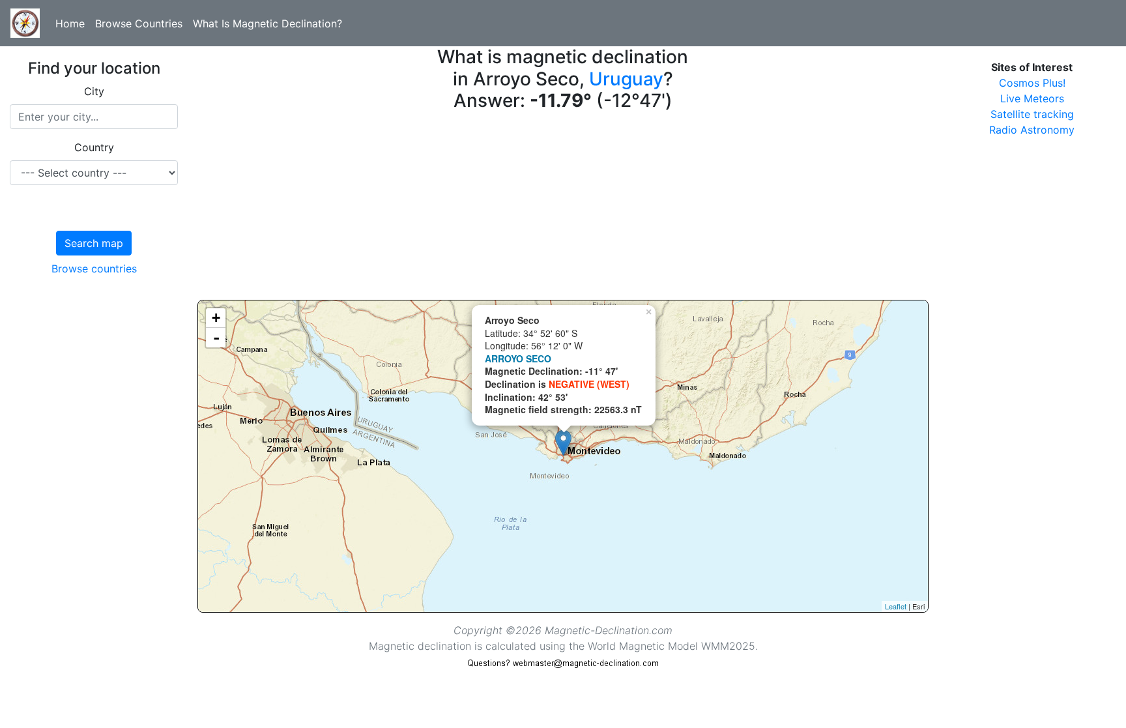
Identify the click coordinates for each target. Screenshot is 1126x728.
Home (70, 23)
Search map (94, 243)
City (94, 91)
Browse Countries (138, 23)
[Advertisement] (563, 208)
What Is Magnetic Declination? (267, 23)
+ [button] (216, 318)
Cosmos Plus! (1032, 82)
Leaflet (895, 606)
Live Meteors (1032, 98)
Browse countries (94, 268)
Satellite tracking (1032, 114)
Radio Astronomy (1032, 129)
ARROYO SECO (518, 358)
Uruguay (626, 79)
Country (94, 147)
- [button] (216, 337)
